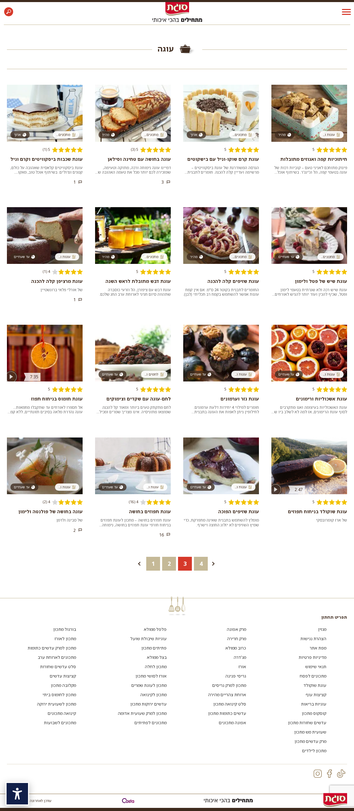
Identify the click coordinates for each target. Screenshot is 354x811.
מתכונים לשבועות (60, 723)
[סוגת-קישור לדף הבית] (177, 8)
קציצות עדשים (63, 676)
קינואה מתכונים (62, 713)
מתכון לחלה (156, 667)
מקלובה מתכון (63, 685)
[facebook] (329, 774)
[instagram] (318, 774)
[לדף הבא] (217, 564)
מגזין (322, 629)
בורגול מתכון (64, 629)
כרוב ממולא (235, 648)
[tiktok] (341, 774)
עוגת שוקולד (315, 685)
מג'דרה (240, 657)
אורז (242, 667)
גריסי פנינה (235, 676)
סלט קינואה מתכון (229, 704)
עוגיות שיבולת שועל (148, 639)
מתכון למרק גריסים (229, 685)
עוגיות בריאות (313, 704)
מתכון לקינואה (153, 695)
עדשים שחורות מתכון (307, 723)
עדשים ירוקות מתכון (148, 704)
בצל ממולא (157, 657)
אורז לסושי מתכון (151, 676)
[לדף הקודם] (137, 564)
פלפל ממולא (155, 629)
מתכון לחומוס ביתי (59, 695)
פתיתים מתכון (154, 648)
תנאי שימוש (315, 667)
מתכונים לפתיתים (150, 723)
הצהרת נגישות (313, 639)
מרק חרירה (236, 639)
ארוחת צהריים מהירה (227, 695)
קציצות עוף (316, 695)
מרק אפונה (236, 629)
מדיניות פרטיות (312, 657)
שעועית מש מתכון (310, 732)
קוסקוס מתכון (314, 713)
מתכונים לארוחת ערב (57, 657)
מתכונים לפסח (313, 676)
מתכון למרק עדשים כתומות (52, 648)
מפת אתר (318, 648)
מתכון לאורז (65, 639)
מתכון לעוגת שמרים (149, 685)
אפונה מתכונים (232, 723)
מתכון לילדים (314, 751)
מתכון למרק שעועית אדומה (142, 713)
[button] (9, 12)
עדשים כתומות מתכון (227, 713)
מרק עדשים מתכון (310, 741)
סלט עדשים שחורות (58, 667)
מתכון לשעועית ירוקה (56, 704)
